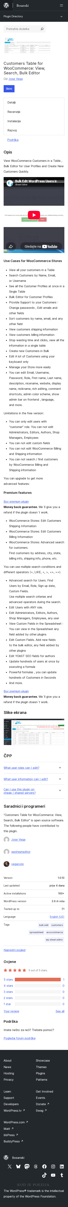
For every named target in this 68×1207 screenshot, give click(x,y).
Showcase (43, 1060)
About (8, 1060)
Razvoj (12, 130)
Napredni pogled (15, 950)
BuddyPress (13, 1141)
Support (9, 1098)
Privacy (9, 1079)
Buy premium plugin (16, 501)
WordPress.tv (14, 1110)
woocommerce (54, 932)
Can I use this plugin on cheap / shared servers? (20, 791)
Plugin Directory (13, 16)
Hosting (9, 1073)
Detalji (11, 102)
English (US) (57, 916)
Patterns (41, 1079)
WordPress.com (16, 1122)
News (7, 1067)
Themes (41, 1067)
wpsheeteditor (20, 852)
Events (40, 1098)
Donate (43, 1104)
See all (60, 1011)
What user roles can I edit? (21, 768)
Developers (11, 1104)
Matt (9, 1129)
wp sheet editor (54, 939)
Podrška (12, 140)
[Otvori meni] (62, 5)
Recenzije (13, 112)
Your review (11, 1011)
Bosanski (18, 1157)
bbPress (11, 1135)
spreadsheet (37, 932)
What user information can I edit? (26, 779)
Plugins (40, 1073)
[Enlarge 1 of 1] (59, 723)
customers (57, 925)
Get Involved (44, 1091)
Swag (41, 1110)
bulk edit (43, 925)
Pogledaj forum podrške (20, 1038)
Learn (7, 1091)
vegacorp (17, 864)
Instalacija (14, 121)
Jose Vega (16, 79)
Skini (9, 88)
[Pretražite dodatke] (42, 29)
